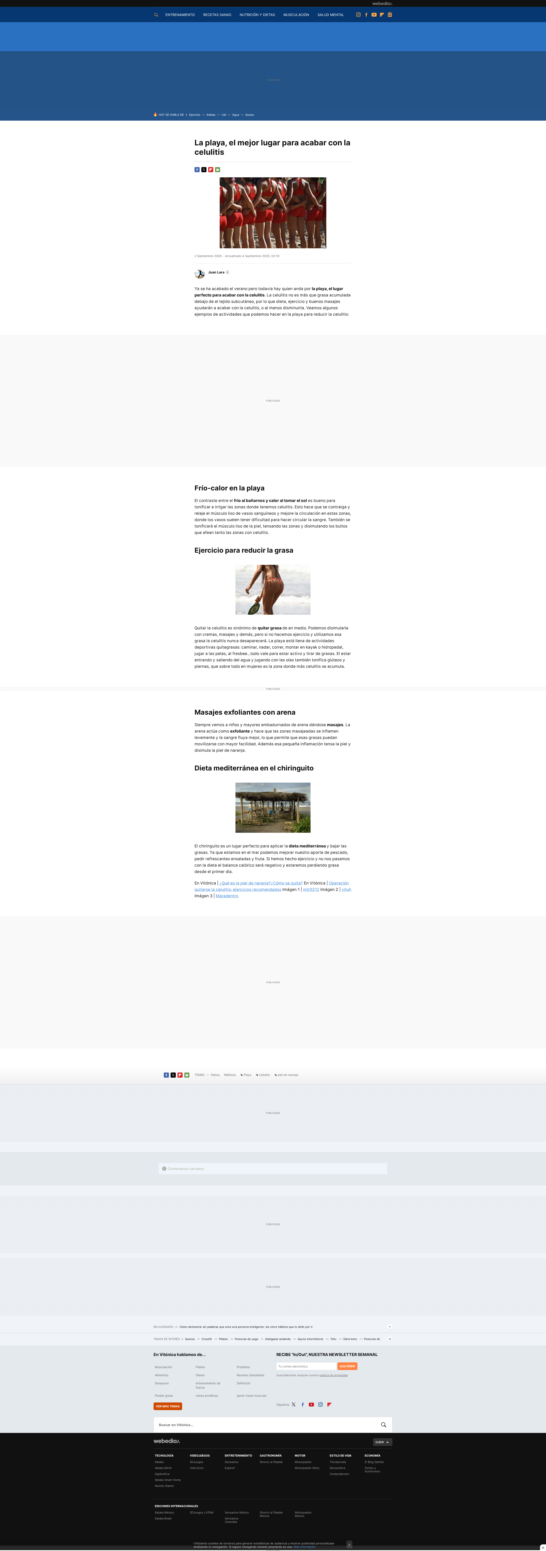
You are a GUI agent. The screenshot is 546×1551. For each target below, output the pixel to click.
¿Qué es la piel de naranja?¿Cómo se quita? (261, 883)
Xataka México (164, 1512)
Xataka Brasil (163, 1518)
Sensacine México (237, 1512)
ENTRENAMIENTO (180, 15)
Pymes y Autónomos (372, 1469)
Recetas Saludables (250, 1375)
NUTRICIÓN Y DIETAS (257, 15)
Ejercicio (194, 114)
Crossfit (207, 1339)
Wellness (230, 1075)
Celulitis (264, 1075)
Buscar (384, 1425)
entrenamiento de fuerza (208, 1385)
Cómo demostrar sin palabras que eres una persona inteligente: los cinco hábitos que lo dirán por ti (246, 1326)
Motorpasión (303, 1462)
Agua (235, 114)
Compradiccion (339, 1474)
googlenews (389, 14)
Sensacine (231, 1462)
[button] (218, 272)
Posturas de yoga (247, 1339)
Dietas (215, 1075)
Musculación (163, 1367)
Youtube (374, 14)
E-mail (217, 169)
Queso (249, 114)
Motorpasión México (303, 1514)
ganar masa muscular (252, 1395)
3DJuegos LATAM (201, 1512)
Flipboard (382, 14)
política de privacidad (334, 1375)
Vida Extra (196, 1468)
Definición (243, 1383)
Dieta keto (350, 1339)
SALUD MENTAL (331, 15)
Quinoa (190, 1339)
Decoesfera (337, 1468)
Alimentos (161, 1375)
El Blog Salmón (374, 1462)
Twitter (203, 169)
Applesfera (162, 1474)
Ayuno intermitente (311, 1339)
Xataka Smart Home (168, 1480)
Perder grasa (164, 1395)
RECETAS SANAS (217, 15)
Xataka (159, 1462)
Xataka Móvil (163, 1468)
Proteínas (243, 1367)
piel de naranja (288, 1075)
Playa (247, 1075)
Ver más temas (168, 1406)
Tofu (333, 1339)
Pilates (224, 1339)
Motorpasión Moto (307, 1468)
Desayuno (162, 1383)
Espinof (230, 1468)
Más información (305, 1546)
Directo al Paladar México (271, 1514)
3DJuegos (196, 1462)
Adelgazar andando (278, 1339)
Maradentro (227, 895)
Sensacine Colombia (231, 1520)
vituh (346, 889)
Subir (379, 1442)
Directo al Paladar (271, 1462)
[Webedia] (382, 3)
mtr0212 (311, 889)
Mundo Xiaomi (164, 1485)
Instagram (358, 14)
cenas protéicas (207, 1395)
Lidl (224, 114)
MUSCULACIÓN (296, 15)
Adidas (210, 114)
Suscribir (347, 1366)
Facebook (366, 14)
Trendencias (338, 1462)
